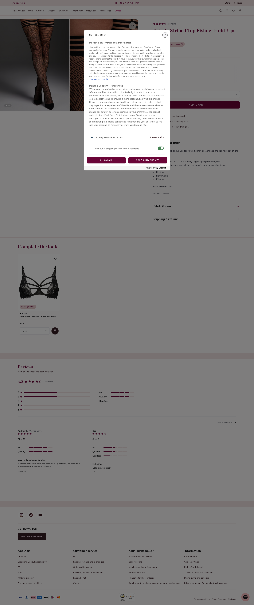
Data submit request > (98, 79)
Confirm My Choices (147, 160)
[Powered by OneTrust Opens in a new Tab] (157, 168)
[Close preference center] (165, 35)
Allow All (106, 160)
